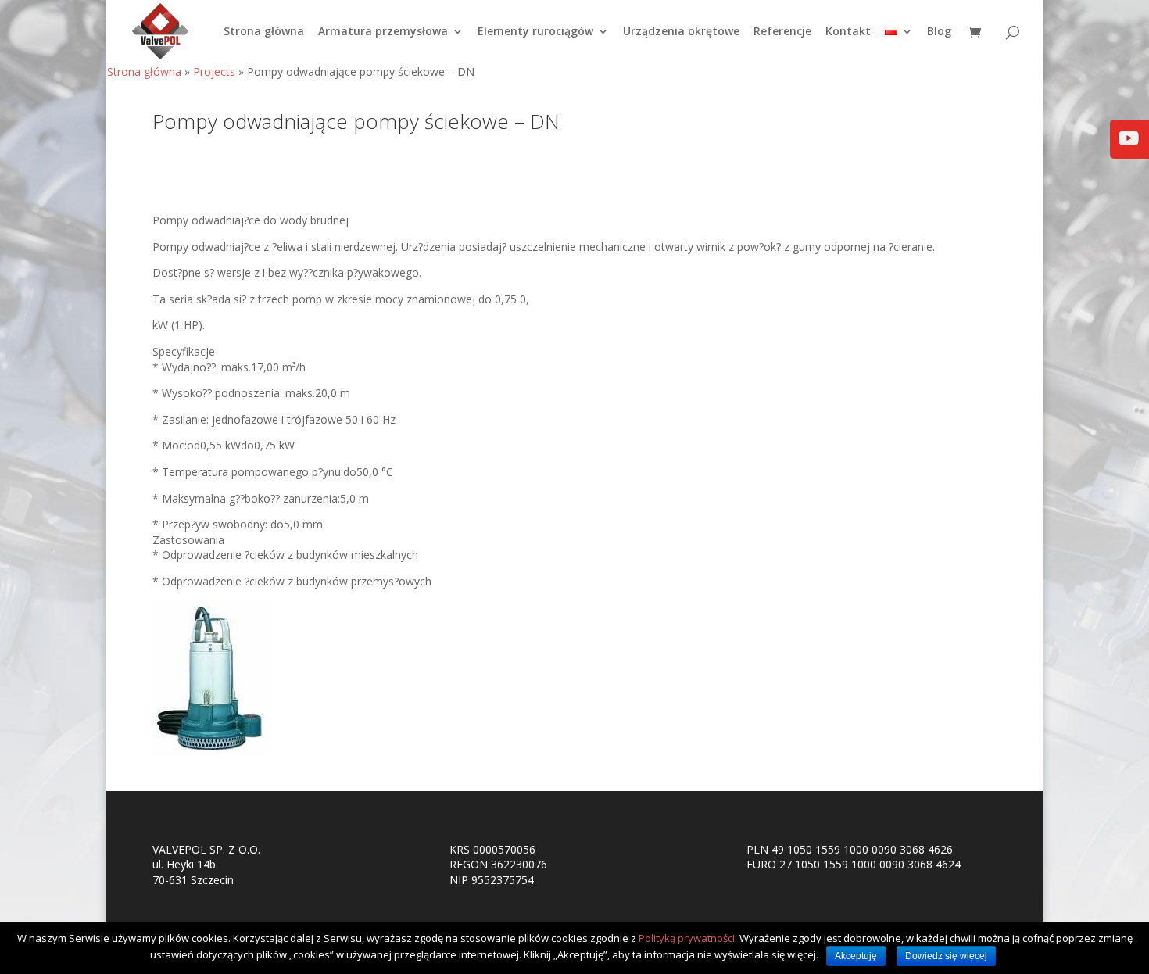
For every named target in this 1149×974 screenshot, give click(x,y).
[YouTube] (1129, 148)
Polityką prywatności (687, 938)
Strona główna (264, 32)
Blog (939, 32)
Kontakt (848, 32)
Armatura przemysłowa (383, 32)
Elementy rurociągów (535, 32)
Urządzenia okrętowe (681, 32)
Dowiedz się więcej (946, 956)
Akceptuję (856, 956)
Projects (214, 71)
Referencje (782, 32)
